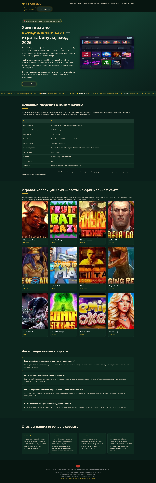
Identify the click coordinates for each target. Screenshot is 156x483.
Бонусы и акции (93, 3)
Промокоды (105, 3)
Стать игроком (44, 9)
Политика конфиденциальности (71, 478)
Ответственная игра (88, 478)
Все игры (131, 3)
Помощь (73, 3)
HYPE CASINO (32, 3)
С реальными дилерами (118, 3)
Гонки (85, 3)
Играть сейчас (29, 84)
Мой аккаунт (29, 9)
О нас (79, 3)
